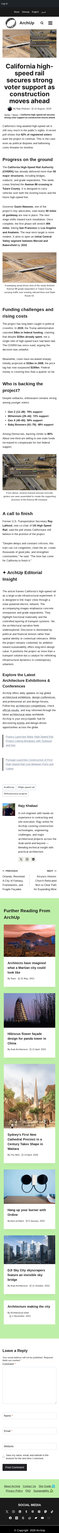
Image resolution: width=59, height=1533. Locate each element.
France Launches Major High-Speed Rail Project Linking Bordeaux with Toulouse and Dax (29, 741)
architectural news (20, 714)
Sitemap (25, 12)
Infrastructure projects (15, 794)
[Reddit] (29, 1518)
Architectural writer (20, 1313)
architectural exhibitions (17, 697)
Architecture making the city (29, 1306)
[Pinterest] (39, 1511)
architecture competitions (31, 705)
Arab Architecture (19, 1049)
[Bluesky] (48, 1518)
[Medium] (16, 1518)
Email (8, 1431)
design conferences (43, 697)
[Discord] (32, 1511)
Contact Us (29, 1486)
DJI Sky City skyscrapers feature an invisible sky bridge (26, 1275)
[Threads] (23, 1518)
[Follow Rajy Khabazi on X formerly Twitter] (21, 859)
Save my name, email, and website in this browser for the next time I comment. (27, 1457)
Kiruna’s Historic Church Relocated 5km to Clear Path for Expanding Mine (45, 880)
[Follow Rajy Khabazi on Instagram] (27, 859)
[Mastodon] (45, 1511)
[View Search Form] (42, 23)
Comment (9, 1364)
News (15, 114)
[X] (7, 1511)
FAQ (28, 1490)
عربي (43, 12)
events (21, 723)
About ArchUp (12, 1486)
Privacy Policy (14, 1490)
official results (11, 710)
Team (13, 978)
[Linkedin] (19, 1511)
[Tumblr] (26, 1511)
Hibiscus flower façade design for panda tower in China (27, 1038)
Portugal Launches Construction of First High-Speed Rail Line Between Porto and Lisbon (29, 764)
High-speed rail (26, 787)
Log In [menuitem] (4, 3)
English (35, 12)
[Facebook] (10, 1518)
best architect (17, 1221)
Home (7, 114)
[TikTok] (52, 1511)
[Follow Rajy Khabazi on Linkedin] (33, 859)
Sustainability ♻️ (43, 1490)
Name (8, 1415)
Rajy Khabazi (23, 108)
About (16, 12)
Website (9, 1446)
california (9, 787)
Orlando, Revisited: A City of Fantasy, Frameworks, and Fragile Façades (14, 880)
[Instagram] (13, 1511)
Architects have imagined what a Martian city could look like (27, 967)
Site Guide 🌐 (47, 1486)
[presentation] (29, 941)
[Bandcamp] (36, 1518)
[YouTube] (42, 1518)
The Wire (15, 1155)
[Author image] (10, 109)
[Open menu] (50, 23)
